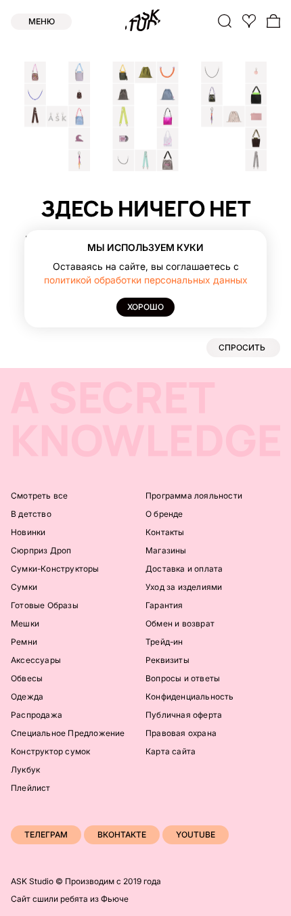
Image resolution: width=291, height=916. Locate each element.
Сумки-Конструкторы (55, 569)
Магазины (166, 550)
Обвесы (27, 678)
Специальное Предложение (68, 733)
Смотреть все (39, 495)
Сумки (24, 587)
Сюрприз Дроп (41, 550)
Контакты (165, 532)
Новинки (28, 532)
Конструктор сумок (50, 751)
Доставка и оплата (184, 569)
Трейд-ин (164, 642)
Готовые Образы (45, 605)
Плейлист (31, 788)
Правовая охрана (181, 733)
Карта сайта (171, 751)
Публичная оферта (184, 715)
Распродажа (36, 715)
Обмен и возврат (180, 623)
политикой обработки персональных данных (146, 279)
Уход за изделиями (184, 587)
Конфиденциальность (190, 696)
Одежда (27, 696)
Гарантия (164, 605)
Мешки (25, 623)
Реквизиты (167, 660)
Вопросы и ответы (183, 678)
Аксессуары (36, 660)
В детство (31, 514)
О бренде (164, 514)
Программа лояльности (194, 495)
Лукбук (25, 769)
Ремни (24, 642)
